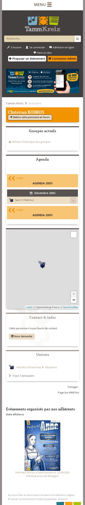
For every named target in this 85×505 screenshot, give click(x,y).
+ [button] (74, 293)
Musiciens (51, 367)
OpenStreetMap (70, 307)
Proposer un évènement (28, 58)
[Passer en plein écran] (74, 235)
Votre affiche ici (15, 414)
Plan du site (25, 494)
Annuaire (34, 103)
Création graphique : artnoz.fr (52, 498)
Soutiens (45, 494)
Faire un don (44, 52)
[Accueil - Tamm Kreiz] (42, 22)
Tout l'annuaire (23, 376)
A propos (13, 494)
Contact (36, 494)
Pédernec (28, 199)
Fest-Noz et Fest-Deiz (29, 367)
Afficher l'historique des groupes (31, 142)
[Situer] (73, 200)
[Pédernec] (42, 265)
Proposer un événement (21, 498)
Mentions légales (66, 494)
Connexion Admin (63, 58)
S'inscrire (16, 47)
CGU (53, 494)
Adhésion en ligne (63, 47)
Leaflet (29, 307)
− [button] (74, 299)
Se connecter (37, 47)
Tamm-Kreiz (15, 103)
